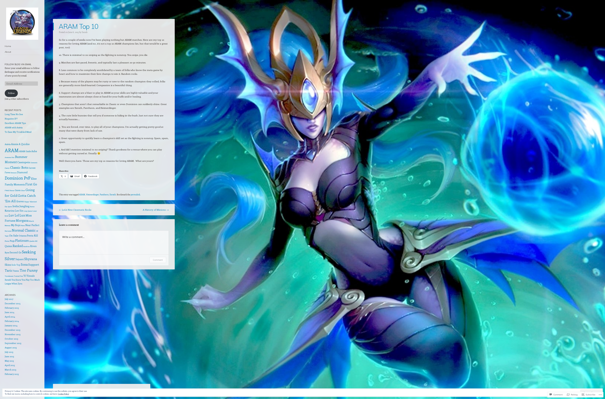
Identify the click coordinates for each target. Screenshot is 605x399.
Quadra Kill (33, 241)
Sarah (84, 32)
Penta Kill (32, 235)
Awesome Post (9, 157)
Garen (17, 190)
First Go (31, 184)
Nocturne (8, 231)
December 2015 (12, 303)
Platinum (22, 240)
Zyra (20, 283)
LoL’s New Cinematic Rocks (75, 209)
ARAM (82, 194)
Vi (24, 275)
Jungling (24, 206)
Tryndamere (9, 276)
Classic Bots (19, 167)
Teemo (16, 270)
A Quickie (24, 144)
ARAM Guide (25, 151)
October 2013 (11, 338)
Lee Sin (19, 210)
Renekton (26, 246)
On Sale (13, 235)
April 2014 (10, 316)
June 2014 (9, 312)
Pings (12, 240)
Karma (32, 206)
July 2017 (9, 298)
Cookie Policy (63, 394)
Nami (23, 225)
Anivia (8, 144)
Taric (8, 270)
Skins (8, 264)
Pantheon (104, 194)
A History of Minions (156, 209)
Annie (14, 144)
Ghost (23, 190)
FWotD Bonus (9, 190)
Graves (20, 201)
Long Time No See (14, 114)
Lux (22, 215)
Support (33, 264)
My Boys (15, 225)
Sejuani (19, 259)
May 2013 (9, 360)
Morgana (22, 220)
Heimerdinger (92, 194)
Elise (34, 178)
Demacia (14, 173)
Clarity (7, 168)
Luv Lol (14, 215)
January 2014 (11, 325)
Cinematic (33, 162)
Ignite (10, 206)
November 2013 (12, 334)
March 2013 (10, 369)
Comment (158, 260)
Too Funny (29, 270)
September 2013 (13, 343)
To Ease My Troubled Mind (18, 131)
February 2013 (12, 374)
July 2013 (9, 351)
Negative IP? (11, 118)
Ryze (7, 252)
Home (8, 46)
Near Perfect (32, 225)
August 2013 (11, 347)
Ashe (34, 151)
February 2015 (12, 307)
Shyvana (30, 259)
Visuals (30, 275)
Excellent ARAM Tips (15, 123)
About (8, 51)
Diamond (22, 172)
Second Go (15, 252)
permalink (135, 194)
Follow (11, 93)
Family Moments (15, 184)
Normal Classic (23, 230)
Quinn (8, 246)
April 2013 (10, 365)
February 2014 (12, 321)
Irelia (15, 206)
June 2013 (9, 356)
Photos (7, 241)
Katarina (9, 210)
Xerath (112, 194)
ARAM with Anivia (14, 127)
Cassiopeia (23, 162)
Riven (33, 246)
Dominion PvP (17, 178)
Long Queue (28, 211)
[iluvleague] (22, 24)
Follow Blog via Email (18, 64)
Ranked (18, 246)
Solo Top (16, 264)
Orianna (22, 235)
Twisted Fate (18, 276)
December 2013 (12, 329)
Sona (24, 264)
